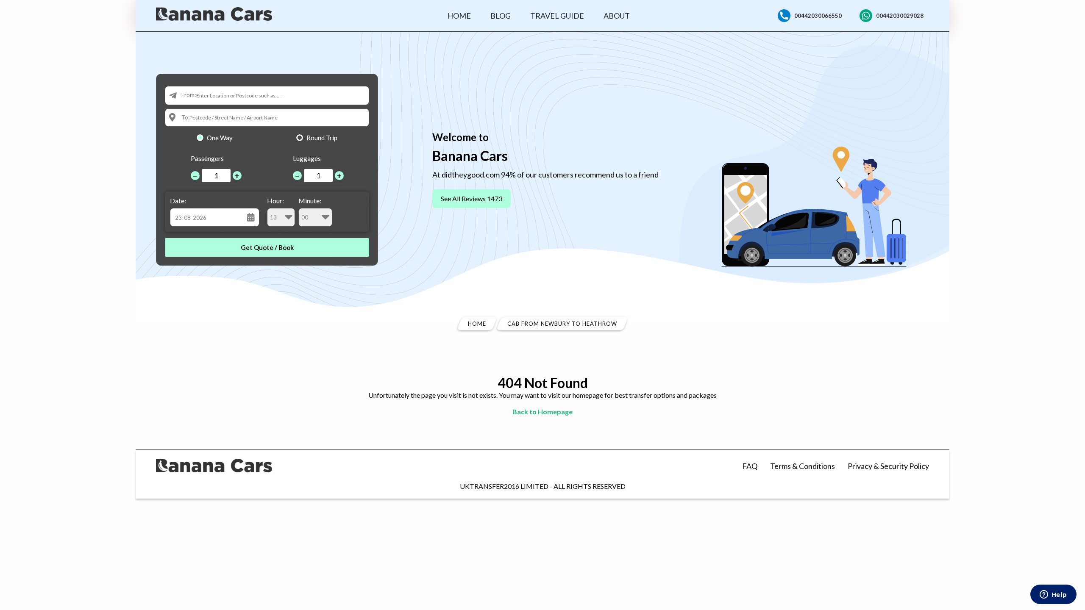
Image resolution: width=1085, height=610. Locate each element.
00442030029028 (900, 15)
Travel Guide (557, 15)
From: (188, 95)
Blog (500, 15)
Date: (178, 201)
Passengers (207, 158)
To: (185, 117)
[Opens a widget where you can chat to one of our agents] (1053, 595)
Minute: (309, 201)
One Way (220, 137)
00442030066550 (818, 15)
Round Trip (321, 137)
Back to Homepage (542, 412)
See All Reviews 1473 (471, 198)
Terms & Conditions (802, 466)
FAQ (749, 466)
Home (459, 15)
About (617, 15)
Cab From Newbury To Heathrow (562, 323)
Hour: (275, 201)
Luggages (307, 158)
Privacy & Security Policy (888, 466)
